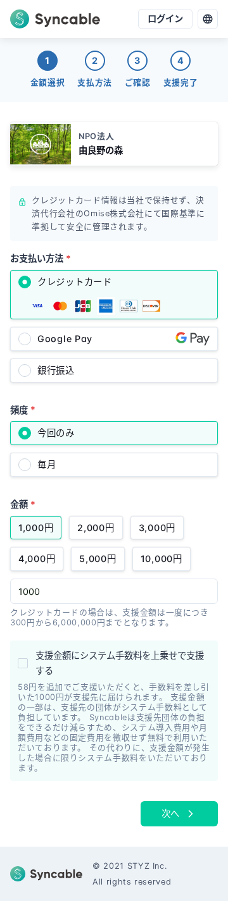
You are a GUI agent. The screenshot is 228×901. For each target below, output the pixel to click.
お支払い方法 (40, 258)
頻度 (22, 409)
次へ (170, 813)
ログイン (165, 18)
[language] (208, 19)
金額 (22, 504)
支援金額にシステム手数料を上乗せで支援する (119, 663)
